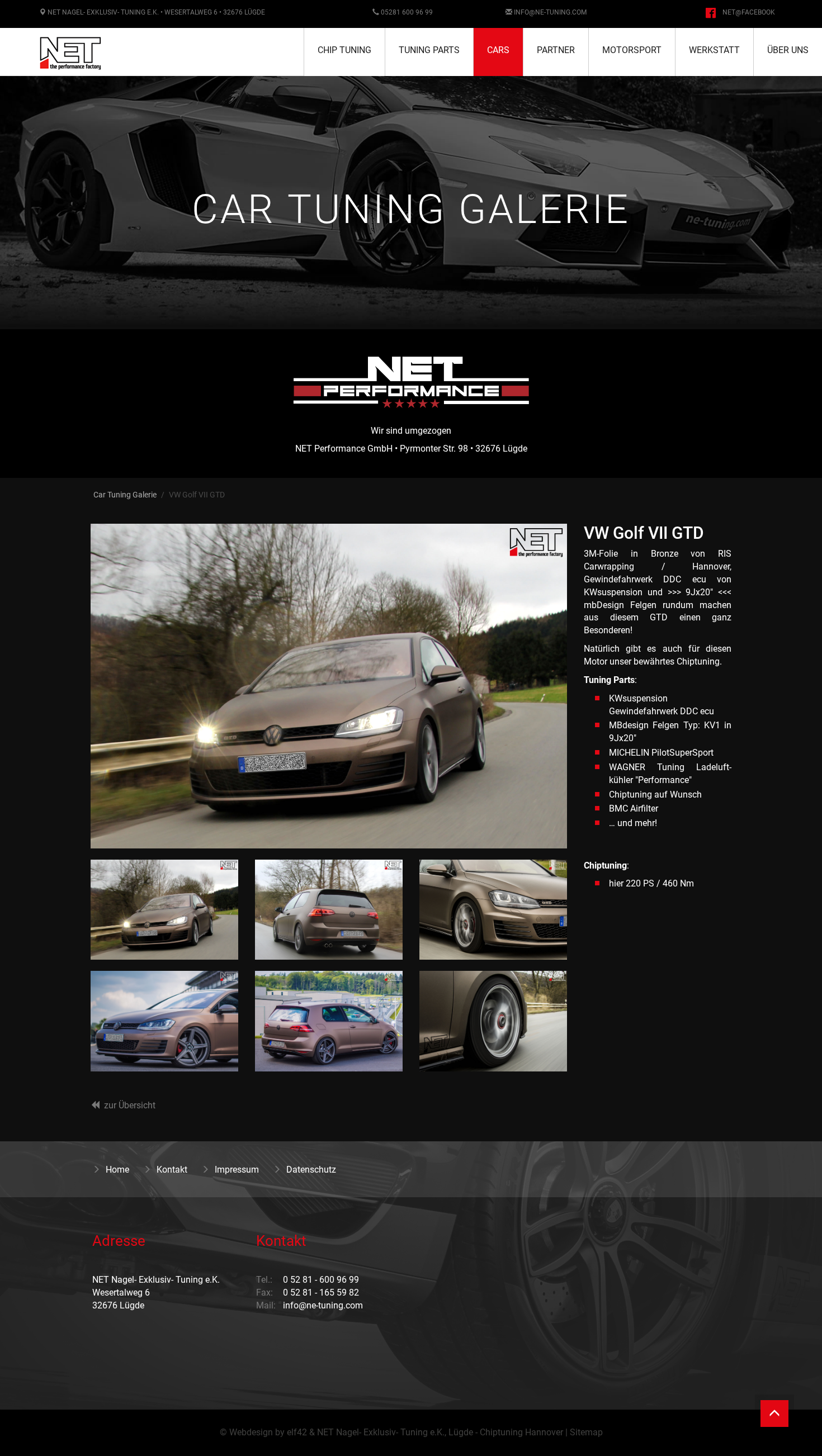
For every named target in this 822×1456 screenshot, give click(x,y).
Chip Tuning (344, 50)
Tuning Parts (429, 50)
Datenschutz (311, 1169)
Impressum (237, 1169)
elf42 (297, 1432)
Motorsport (632, 50)
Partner (556, 50)
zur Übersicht (129, 1105)
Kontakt (172, 1169)
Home (117, 1169)
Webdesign (251, 1432)
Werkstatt (714, 50)
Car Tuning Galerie (125, 494)
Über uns (788, 50)
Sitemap (586, 1432)
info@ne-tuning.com (550, 12)
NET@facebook (748, 12)
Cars (498, 50)
